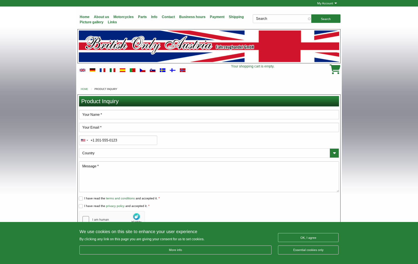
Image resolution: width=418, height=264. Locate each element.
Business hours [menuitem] (192, 17)
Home (84, 89)
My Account (325, 3)
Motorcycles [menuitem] (123, 17)
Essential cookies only (308, 249)
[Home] (209, 46)
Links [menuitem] (112, 22)
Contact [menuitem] (168, 17)
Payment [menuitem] (217, 17)
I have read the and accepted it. (121, 198)
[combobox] (84, 140)
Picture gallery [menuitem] (91, 22)
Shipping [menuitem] (236, 17)
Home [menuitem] (84, 17)
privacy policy (115, 206)
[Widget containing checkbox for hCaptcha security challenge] (112, 219)
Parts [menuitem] (142, 17)
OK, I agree (308, 237)
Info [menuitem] (154, 17)
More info (175, 249)
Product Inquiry (105, 89)
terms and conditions (120, 198)
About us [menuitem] (101, 17)
